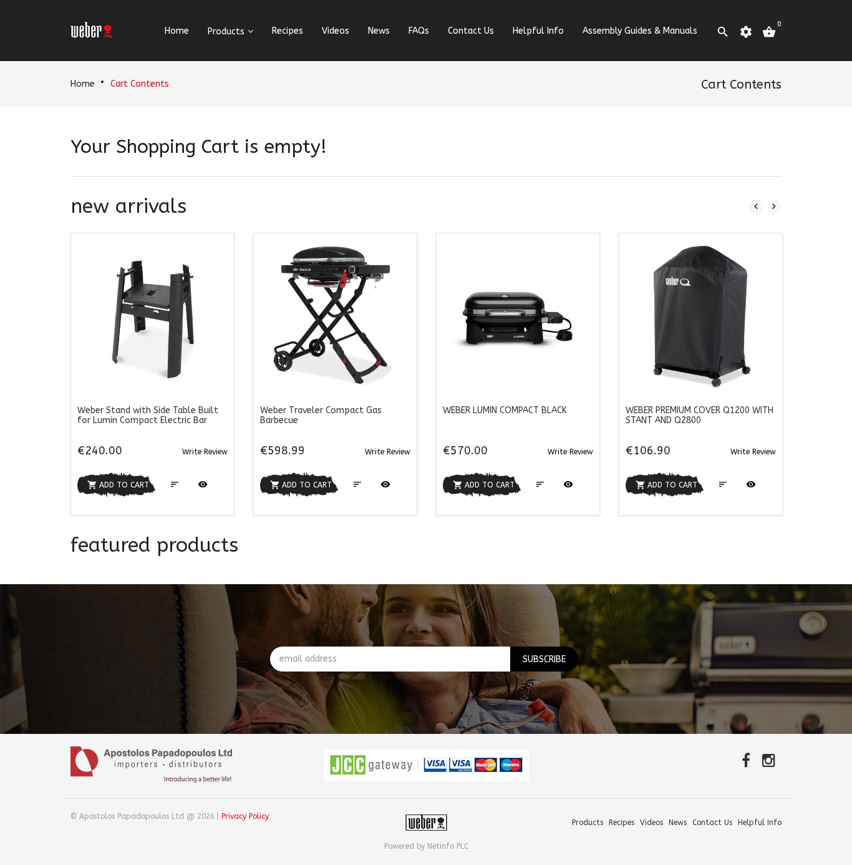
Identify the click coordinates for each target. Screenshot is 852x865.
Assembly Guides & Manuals (640, 31)
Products (226, 31)
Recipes (287, 31)
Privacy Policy (245, 816)
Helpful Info (538, 31)
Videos (335, 31)
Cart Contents (139, 84)
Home (82, 84)
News (379, 31)
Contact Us (471, 31)
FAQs (419, 31)
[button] (205, 451)
